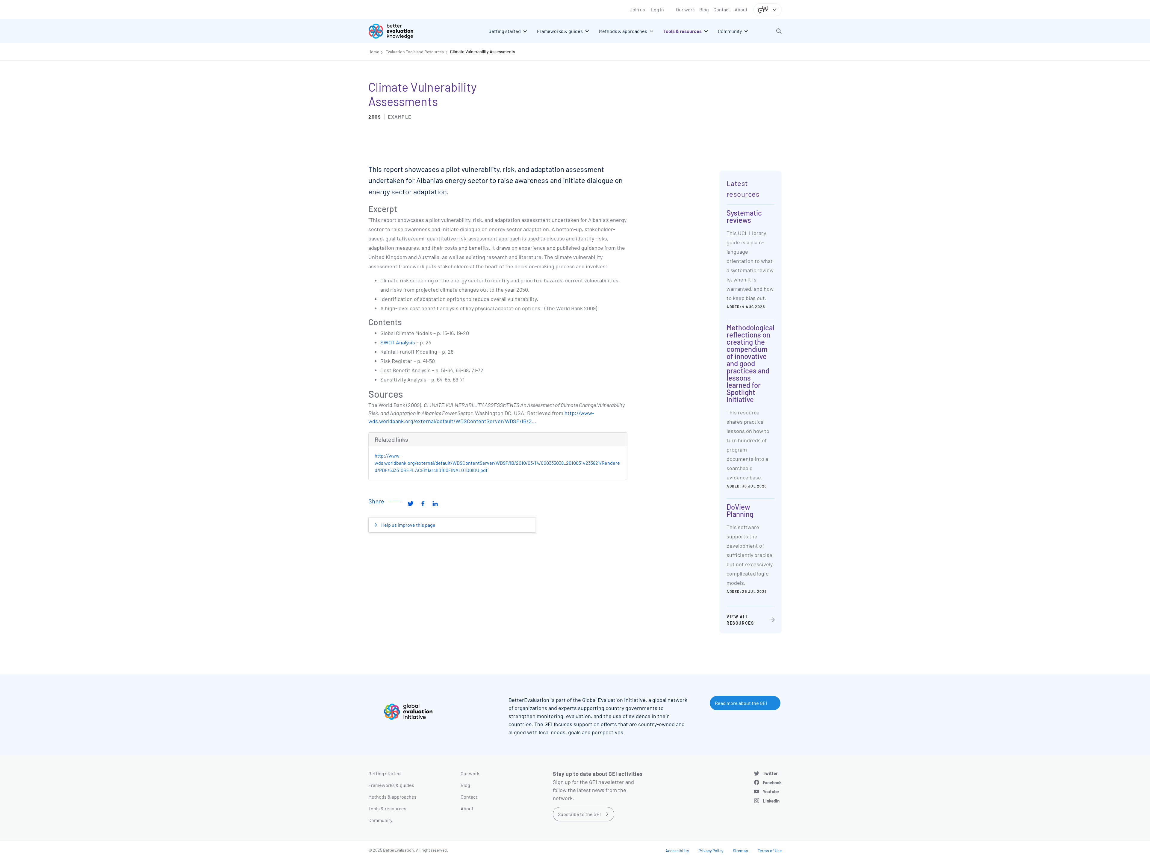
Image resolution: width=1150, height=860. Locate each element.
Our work (685, 9)
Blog (704, 9)
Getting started (384, 773)
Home (373, 51)
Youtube (771, 791)
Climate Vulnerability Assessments (482, 51)
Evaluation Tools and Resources (414, 51)
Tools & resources (387, 808)
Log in (657, 9)
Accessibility (677, 850)
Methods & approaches (392, 797)
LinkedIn (771, 800)
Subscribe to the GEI (579, 814)
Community (380, 820)
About (741, 9)
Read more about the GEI (741, 703)
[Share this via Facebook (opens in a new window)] (422, 503)
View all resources (740, 620)
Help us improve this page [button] (407, 525)
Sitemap (740, 850)
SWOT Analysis (397, 342)
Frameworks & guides (391, 785)
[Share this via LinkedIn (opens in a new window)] (435, 503)
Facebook (772, 782)
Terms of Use (770, 850)
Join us (637, 9)
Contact (721, 9)
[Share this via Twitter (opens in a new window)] (410, 503)
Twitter (770, 773)
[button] (779, 31)
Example (399, 116)
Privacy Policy (710, 850)
